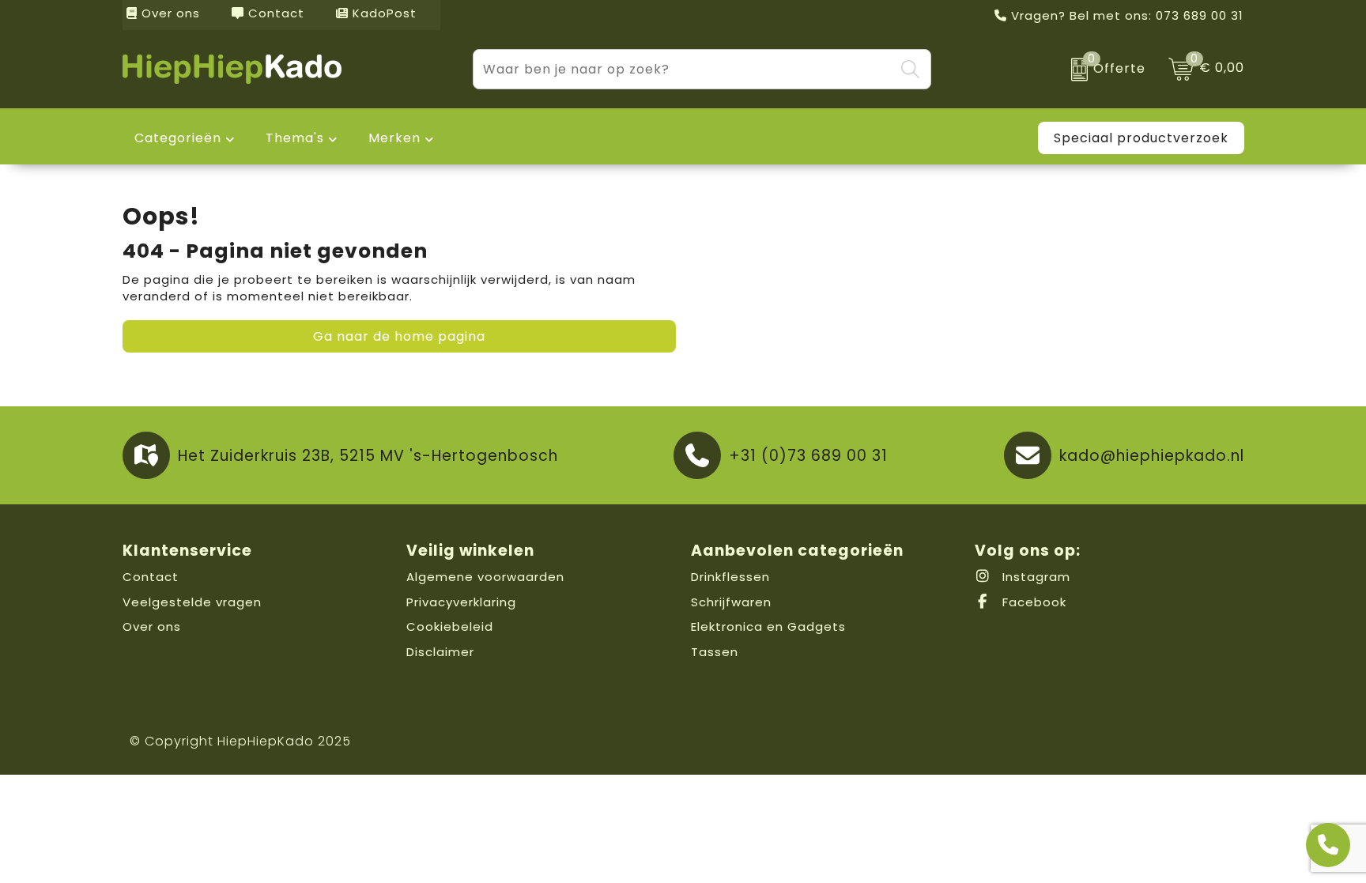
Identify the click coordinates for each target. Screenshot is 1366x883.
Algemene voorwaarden (485, 576)
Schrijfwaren (731, 602)
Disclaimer (440, 651)
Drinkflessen (730, 576)
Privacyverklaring (461, 602)
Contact (274, 13)
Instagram (1034, 576)
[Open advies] (1328, 845)
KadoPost (383, 13)
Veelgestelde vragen (192, 602)
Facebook (1032, 602)
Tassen (714, 651)
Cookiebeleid (449, 626)
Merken (394, 138)
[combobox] (683, 69)
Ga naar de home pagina (399, 336)
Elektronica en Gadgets (768, 626)
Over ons (169, 13)
